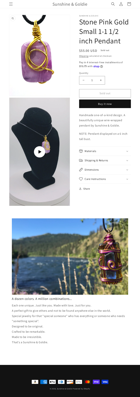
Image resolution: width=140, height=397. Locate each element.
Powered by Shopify (81, 389)
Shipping (83, 56)
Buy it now (105, 104)
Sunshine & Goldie (64, 389)
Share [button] (86, 188)
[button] (11, 4)
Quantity (83, 73)
